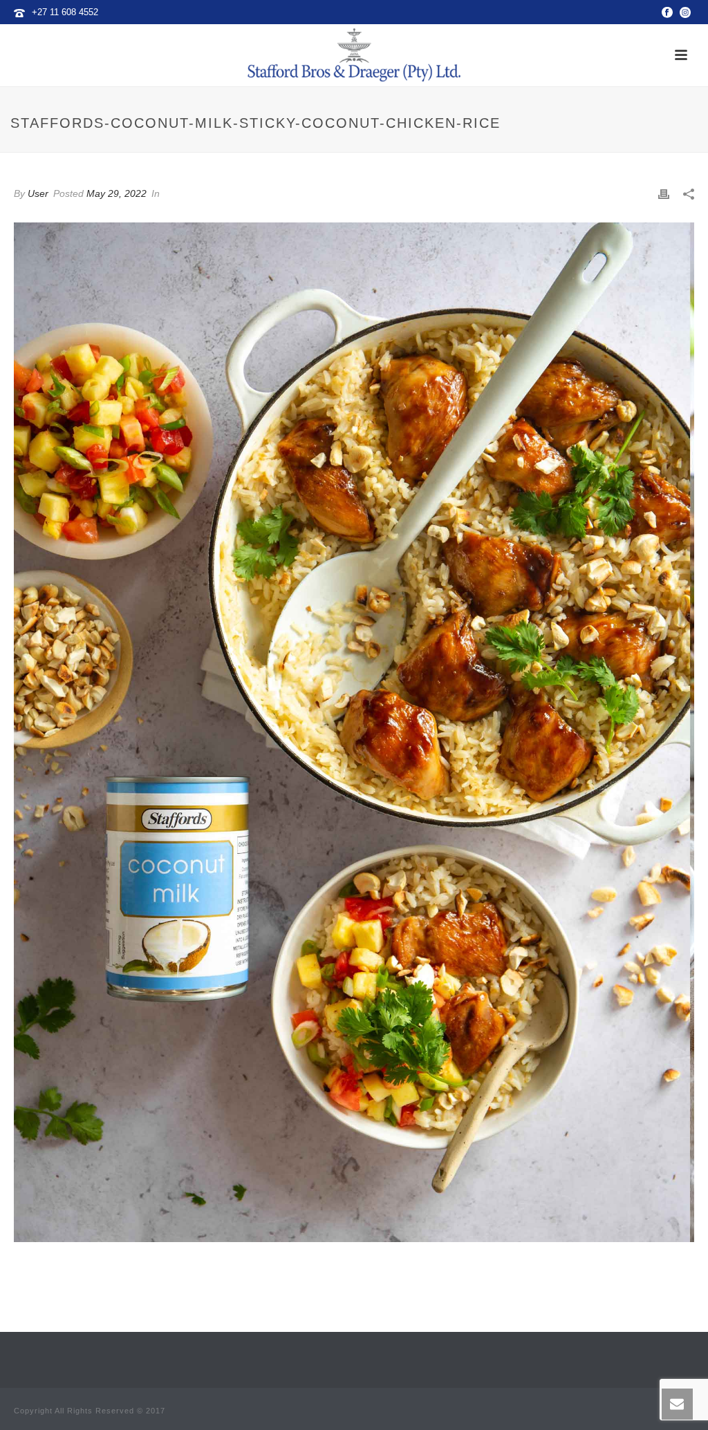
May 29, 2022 (116, 193)
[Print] (663, 194)
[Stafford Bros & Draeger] (354, 55)
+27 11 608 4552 (65, 12)
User (38, 193)
